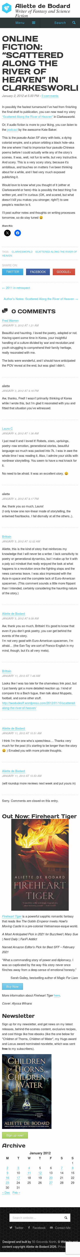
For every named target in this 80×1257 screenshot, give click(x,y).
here (57, 995)
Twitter (12, 272)
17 (18, 1177)
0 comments (50, 95)
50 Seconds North (44, 1241)
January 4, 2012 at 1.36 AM (20, 433)
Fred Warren (10, 320)
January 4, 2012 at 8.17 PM (20, 499)
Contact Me (63, 1227)
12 (40, 1173)
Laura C (7, 428)
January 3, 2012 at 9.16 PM (20, 391)
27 (51, 1182)
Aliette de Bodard (13, 613)
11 (29, 1173)
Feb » (16, 1192)
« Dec (6, 1192)
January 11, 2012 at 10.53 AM (21, 776)
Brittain (6, 536)
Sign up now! (15, 1135)
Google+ (64, 272)
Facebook (38, 272)
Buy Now (12, 986)
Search (60, 22)
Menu (20, 22)
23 (7, 1182)
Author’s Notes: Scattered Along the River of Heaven (41, 299)
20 (51, 1177)
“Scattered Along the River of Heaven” (27, 116)
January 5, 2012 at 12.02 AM (21, 541)
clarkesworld (22, 251)
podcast (12, 129)
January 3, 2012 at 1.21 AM (20, 325)
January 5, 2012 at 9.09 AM (20, 618)
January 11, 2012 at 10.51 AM (21, 733)
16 (7, 1177)
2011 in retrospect (16, 287)
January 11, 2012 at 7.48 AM (21, 676)
